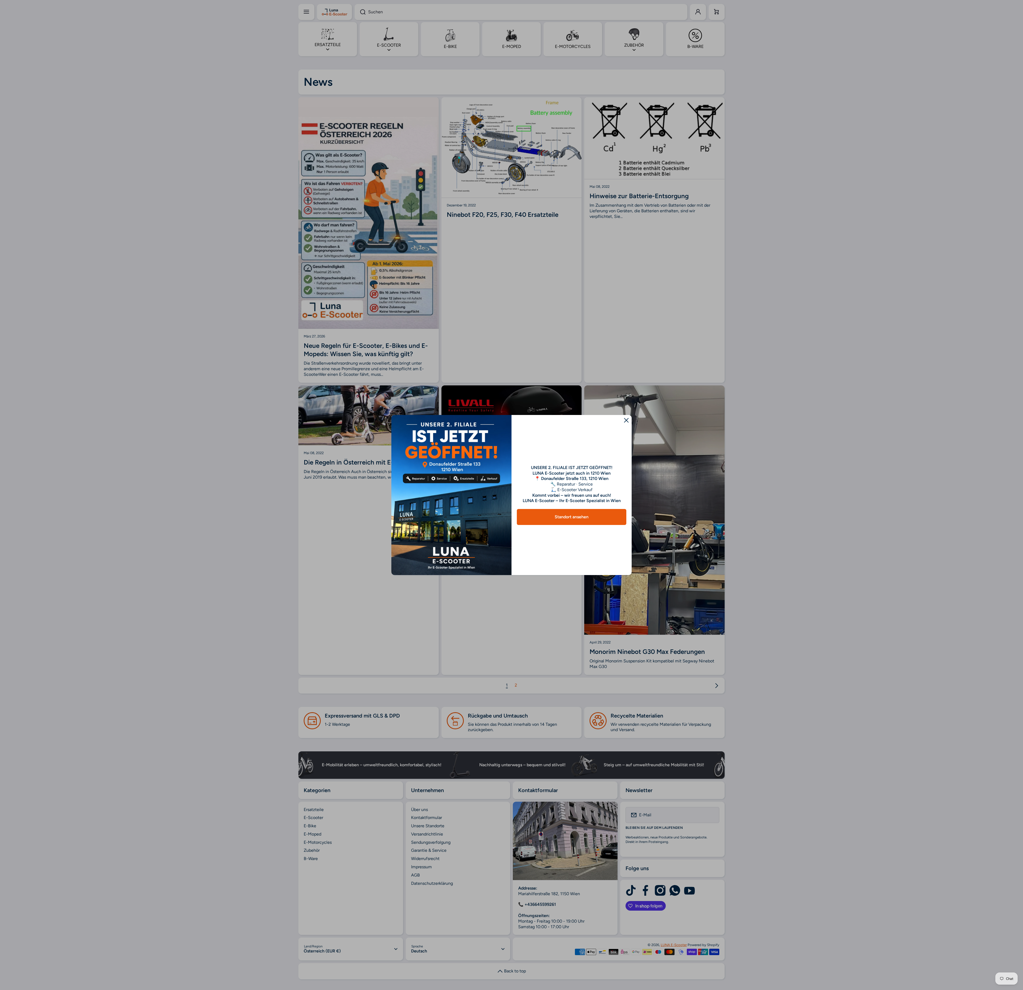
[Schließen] (626, 420)
